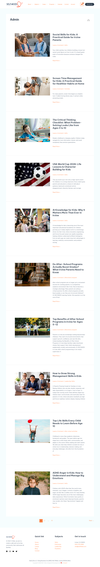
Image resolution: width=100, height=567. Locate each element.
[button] (89, 4)
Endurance (58, 544)
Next (91, 521)
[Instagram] (10, 551)
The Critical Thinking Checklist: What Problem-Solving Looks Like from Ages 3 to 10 (67, 123)
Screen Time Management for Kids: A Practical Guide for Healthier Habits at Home (68, 81)
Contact (37, 551)
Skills (56, 542)
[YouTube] (13, 551)
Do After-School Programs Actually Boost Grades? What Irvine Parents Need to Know (68, 268)
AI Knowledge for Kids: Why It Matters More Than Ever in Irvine (69, 213)
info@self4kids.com (80, 546)
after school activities (71, 431)
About (37, 544)
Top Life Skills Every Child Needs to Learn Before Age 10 (68, 423)
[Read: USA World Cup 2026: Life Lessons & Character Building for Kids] (32, 174)
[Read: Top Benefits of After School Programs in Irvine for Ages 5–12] (32, 327)
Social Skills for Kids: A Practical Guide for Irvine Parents (66, 37)
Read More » (56, 60)
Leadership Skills (70, 381)
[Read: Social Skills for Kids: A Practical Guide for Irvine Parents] (32, 45)
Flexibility (58, 549)
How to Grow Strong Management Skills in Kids (67, 374)
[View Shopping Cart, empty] (82, 4)
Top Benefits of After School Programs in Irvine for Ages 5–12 (68, 322)
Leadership (58, 546)
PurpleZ (65, 563)
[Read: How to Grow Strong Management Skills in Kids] (32, 383)
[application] (31, 4)
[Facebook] (7, 551)
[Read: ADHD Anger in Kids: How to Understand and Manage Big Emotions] (32, 483)
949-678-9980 (79, 544)
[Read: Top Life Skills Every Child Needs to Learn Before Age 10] (32, 431)
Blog (36, 549)
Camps (37, 546)
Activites (67, 89)
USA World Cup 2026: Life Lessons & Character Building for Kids (67, 167)
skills (66, 45)
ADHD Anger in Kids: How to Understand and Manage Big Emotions (68, 475)
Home (37, 542)
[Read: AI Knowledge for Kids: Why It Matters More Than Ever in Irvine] (32, 220)
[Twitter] (16, 551)
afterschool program (71, 277)
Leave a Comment (58, 45)
